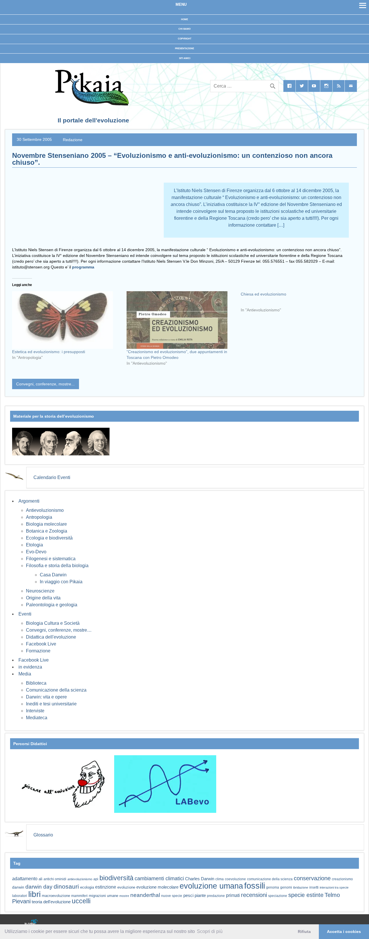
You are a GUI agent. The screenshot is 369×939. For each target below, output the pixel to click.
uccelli (81, 901)
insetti (314, 887)
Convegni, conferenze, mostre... (45, 384)
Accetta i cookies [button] (344, 931)
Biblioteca (36, 683)
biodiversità (116, 878)
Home (184, 19)
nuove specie (171, 896)
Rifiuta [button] (304, 931)
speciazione (277, 896)
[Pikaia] (90, 104)
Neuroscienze (40, 590)
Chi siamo (184, 29)
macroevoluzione (56, 895)
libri (34, 894)
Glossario (43, 834)
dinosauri (66, 886)
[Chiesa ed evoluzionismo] (298, 304)
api (95, 879)
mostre (124, 896)
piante (200, 895)
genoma (272, 887)
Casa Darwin (53, 574)
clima (219, 879)
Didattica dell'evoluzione (51, 637)
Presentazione (184, 48)
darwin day (38, 887)
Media (24, 673)
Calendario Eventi (51, 477)
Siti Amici (184, 58)
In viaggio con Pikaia (61, 581)
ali (40, 879)
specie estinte (305, 895)
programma (83, 267)
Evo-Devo (36, 551)
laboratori (19, 896)
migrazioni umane (103, 895)
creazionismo (342, 879)
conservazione (312, 878)
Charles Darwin (199, 878)
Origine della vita (43, 597)
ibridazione (300, 887)
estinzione (105, 886)
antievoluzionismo (79, 879)
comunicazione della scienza (270, 879)
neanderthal (145, 895)
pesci (188, 895)
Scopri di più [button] (210, 931)
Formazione (38, 650)
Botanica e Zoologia (46, 531)
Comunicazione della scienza (56, 690)
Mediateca (36, 717)
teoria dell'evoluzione (51, 901)
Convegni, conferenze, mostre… (59, 630)
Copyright (184, 38)
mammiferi (79, 896)
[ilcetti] (31, 923)
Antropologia (39, 517)
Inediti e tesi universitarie (51, 703)
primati (233, 895)
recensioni (254, 895)
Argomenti (28, 501)
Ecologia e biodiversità (49, 537)
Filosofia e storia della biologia (57, 565)
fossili (254, 885)
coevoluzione (235, 879)
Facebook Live (41, 643)
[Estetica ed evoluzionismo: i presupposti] (66, 320)
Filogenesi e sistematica (51, 558)
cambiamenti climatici (159, 878)
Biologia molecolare (46, 524)
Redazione (72, 139)
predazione (216, 896)
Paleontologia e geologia (51, 604)
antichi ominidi (55, 879)
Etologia (34, 544)
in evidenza (30, 667)
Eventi (24, 614)
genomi (286, 887)
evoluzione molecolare (157, 887)
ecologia (87, 887)
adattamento (24, 878)
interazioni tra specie (334, 887)
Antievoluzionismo (45, 510)
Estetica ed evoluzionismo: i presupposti (48, 351)
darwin (18, 887)
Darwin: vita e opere (46, 696)
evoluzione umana (211, 886)
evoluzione (126, 887)
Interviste (35, 710)
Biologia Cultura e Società (53, 623)
